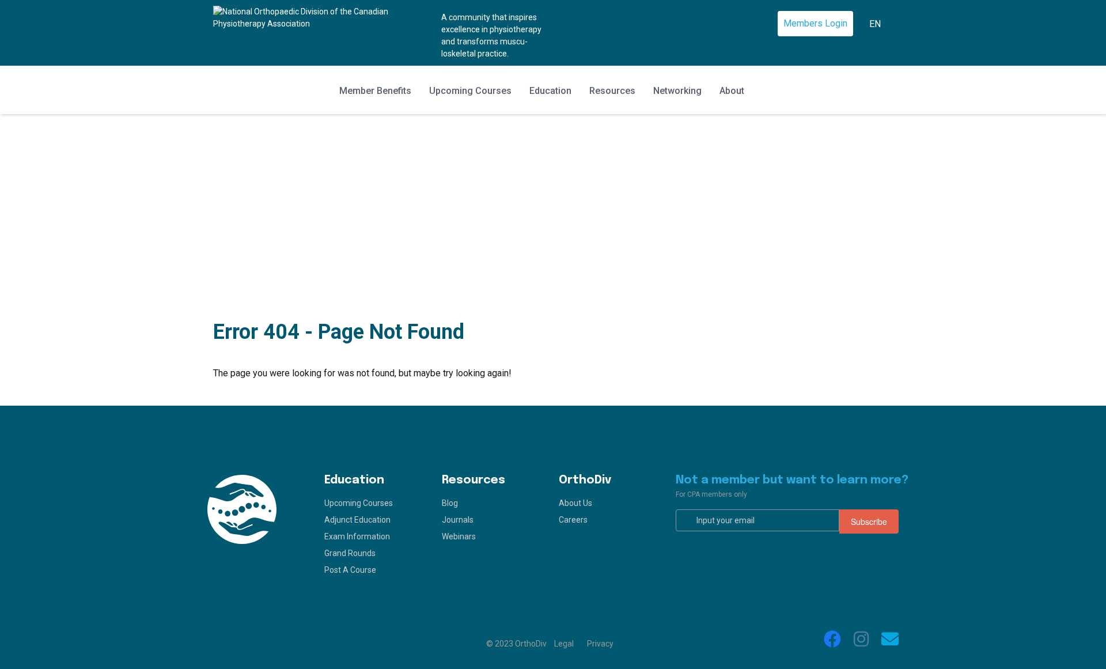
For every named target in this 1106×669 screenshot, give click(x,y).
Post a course (350, 569)
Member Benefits (375, 90)
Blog (450, 503)
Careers (573, 519)
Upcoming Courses (470, 90)
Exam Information (357, 536)
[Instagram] (861, 639)
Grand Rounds (350, 553)
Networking (677, 90)
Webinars (459, 536)
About (731, 90)
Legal (564, 643)
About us (575, 503)
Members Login (815, 23)
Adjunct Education (357, 519)
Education (550, 90)
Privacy (600, 643)
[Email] (890, 639)
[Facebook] (832, 639)
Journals (458, 519)
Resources (612, 90)
